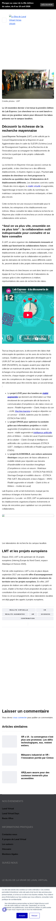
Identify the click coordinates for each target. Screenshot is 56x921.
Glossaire (6, 849)
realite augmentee (15, 614)
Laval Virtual (8, 808)
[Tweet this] (36, 624)
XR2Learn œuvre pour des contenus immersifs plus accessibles (35, 775)
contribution (28, 618)
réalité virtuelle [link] (34, 186)
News (38, 59)
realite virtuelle (19, 610)
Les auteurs (7, 844)
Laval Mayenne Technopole (14, 136)
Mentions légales (10, 854)
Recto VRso (7, 818)
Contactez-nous (9, 834)
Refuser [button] (34, 915)
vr (45, 610)
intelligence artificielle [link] (42, 432)
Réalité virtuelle (24, 59)
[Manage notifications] (4, 909)
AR (33, 614)
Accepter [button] (22, 915)
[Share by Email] (42, 624)
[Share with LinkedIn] (39, 624)
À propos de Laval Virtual (14, 839)
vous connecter (20, 717)
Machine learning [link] (22, 411)
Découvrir (47, 5)
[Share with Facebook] (32, 624)
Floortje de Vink (28, 680)
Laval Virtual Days (10, 813)
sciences (45, 614)
